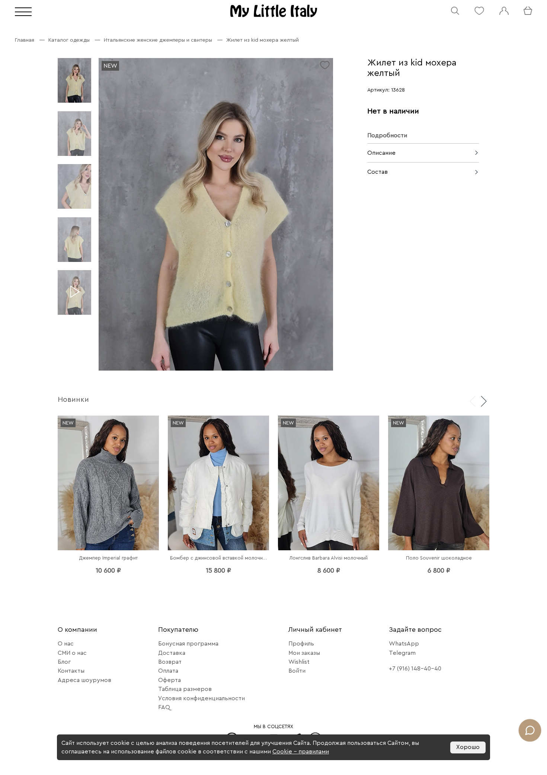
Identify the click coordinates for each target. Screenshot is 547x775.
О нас (66, 644)
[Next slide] (483, 400)
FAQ (164, 707)
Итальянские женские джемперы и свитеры (158, 40)
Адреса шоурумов (84, 680)
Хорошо (468, 747)
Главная (24, 40)
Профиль (301, 644)
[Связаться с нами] (530, 730)
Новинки (73, 399)
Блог (64, 662)
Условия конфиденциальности (201, 698)
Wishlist (299, 662)
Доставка (171, 653)
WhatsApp (404, 644)
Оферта (169, 680)
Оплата (168, 671)
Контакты (71, 671)
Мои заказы (304, 653)
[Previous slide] (472, 400)
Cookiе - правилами (300, 752)
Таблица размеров (185, 689)
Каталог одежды (69, 40)
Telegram (402, 653)
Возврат (170, 662)
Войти (297, 671)
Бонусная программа (188, 644)
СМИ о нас (72, 653)
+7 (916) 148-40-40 (415, 669)
